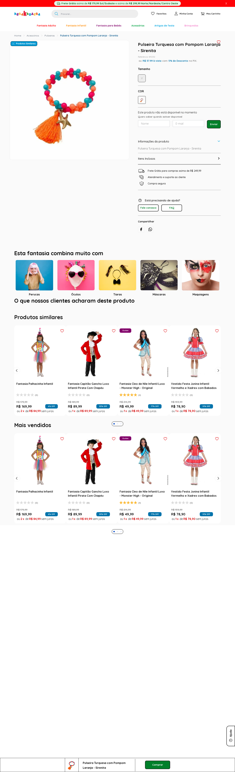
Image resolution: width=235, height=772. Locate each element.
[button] (142, 100)
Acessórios (33, 35)
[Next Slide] (218, 454)
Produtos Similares (26, 43)
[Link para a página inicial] (17, 35)
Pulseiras (50, 35)
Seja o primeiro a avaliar (117, 336)
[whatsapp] (150, 229)
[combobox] (94, 14)
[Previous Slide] (16, 454)
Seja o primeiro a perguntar (117, 374)
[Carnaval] (26, 25)
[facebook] (141, 229)
